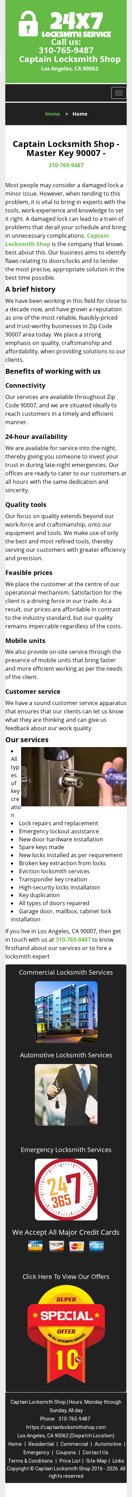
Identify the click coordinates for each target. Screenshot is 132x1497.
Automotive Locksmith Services (66, 1055)
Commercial (74, 1444)
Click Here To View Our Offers (66, 1276)
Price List (70, 1461)
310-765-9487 (66, 50)
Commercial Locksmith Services (66, 972)
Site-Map (96, 1461)
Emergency (36, 1452)
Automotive (108, 1444)
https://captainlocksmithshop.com (66, 1427)
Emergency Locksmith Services (66, 1149)
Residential (41, 1444)
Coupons (66, 1452)
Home (52, 113)
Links (118, 1461)
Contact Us (95, 1452)
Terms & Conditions (30, 1461)
